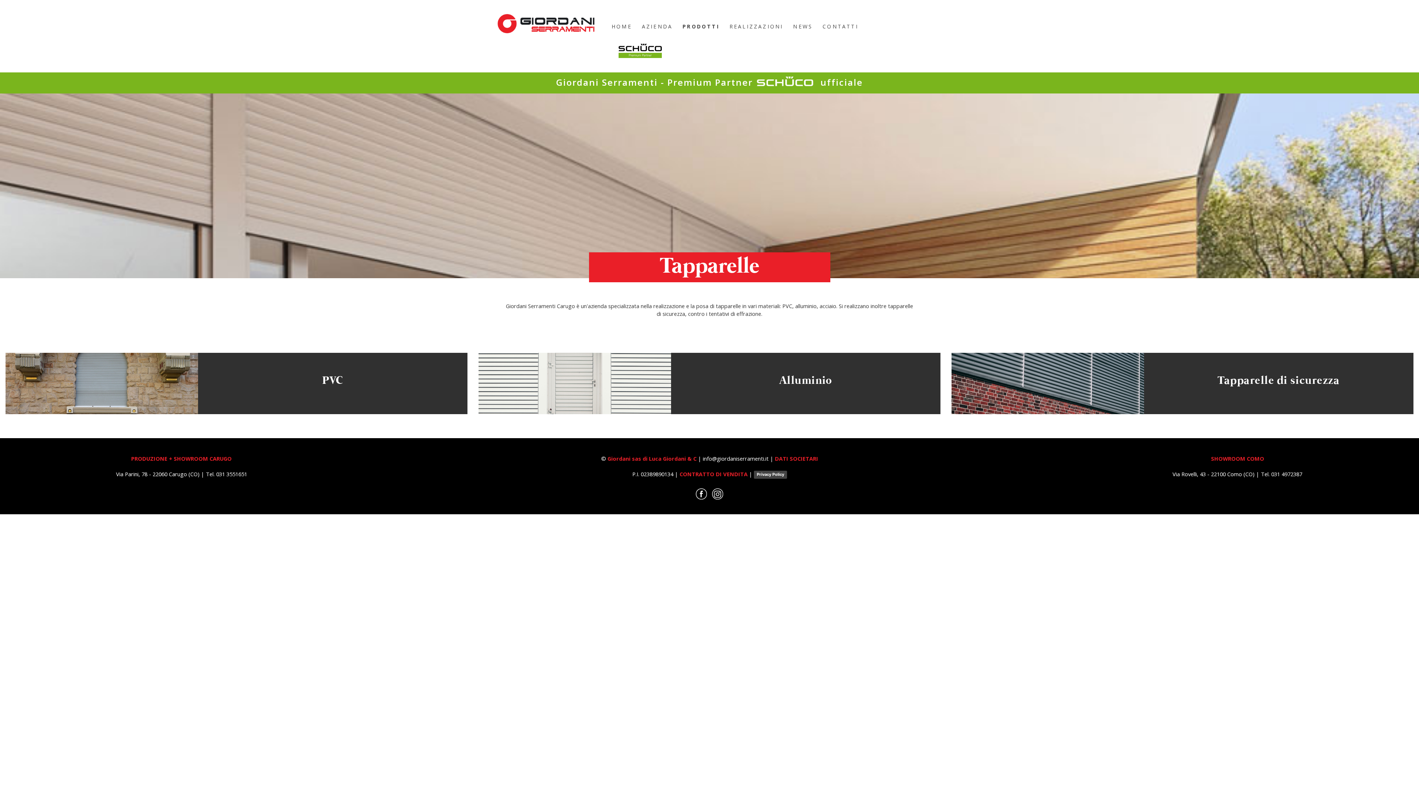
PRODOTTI (701, 26)
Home (622, 26)
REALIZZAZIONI (756, 26)
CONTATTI (840, 26)
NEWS (803, 26)
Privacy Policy (770, 474)
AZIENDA (657, 26)
